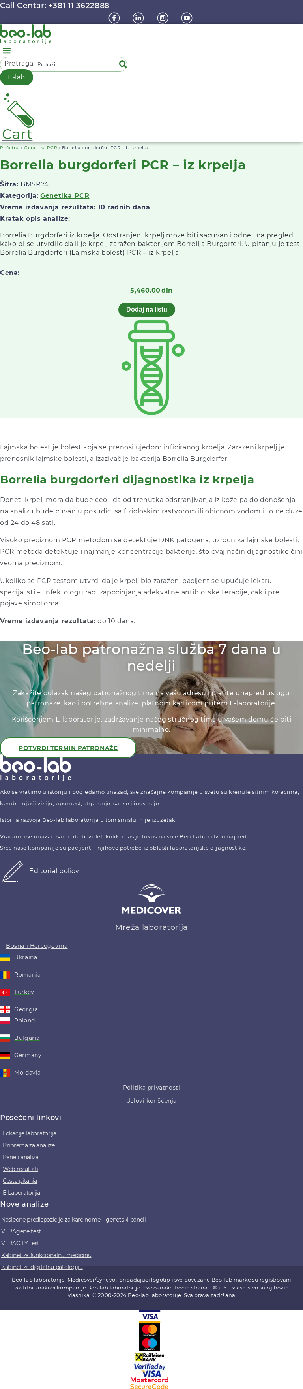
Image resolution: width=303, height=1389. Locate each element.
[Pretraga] (124, 64)
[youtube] (188, 17)
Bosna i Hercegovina (36, 945)
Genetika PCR (40, 147)
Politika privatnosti (151, 1087)
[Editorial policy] (12, 879)
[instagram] (164, 17)
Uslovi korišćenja (151, 1100)
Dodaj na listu (146, 309)
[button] (6, 50)
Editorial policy (54, 871)
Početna (9, 147)
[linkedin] (139, 17)
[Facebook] (115, 17)
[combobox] (75, 64)
